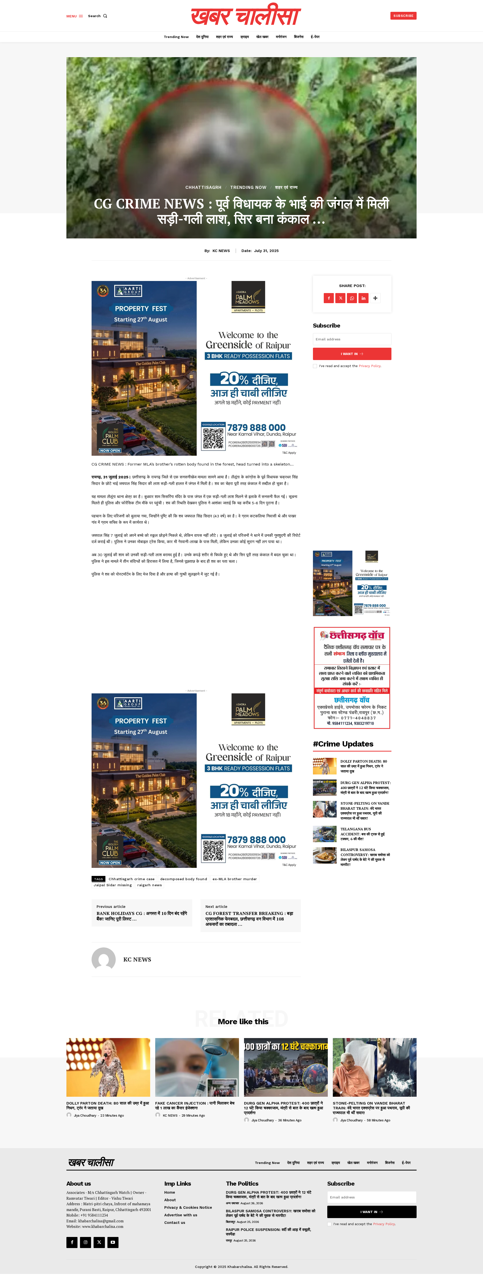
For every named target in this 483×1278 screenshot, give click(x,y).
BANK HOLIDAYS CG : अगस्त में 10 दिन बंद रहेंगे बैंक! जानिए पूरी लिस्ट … (142, 916)
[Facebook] (329, 298)
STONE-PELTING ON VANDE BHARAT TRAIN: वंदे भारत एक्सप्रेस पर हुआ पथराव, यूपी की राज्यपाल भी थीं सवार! (365, 811)
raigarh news (149, 885)
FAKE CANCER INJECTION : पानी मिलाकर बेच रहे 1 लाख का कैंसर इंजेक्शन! (194, 1105)
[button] (98, 16)
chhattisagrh (203, 187)
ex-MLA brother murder (235, 879)
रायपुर (229, 1240)
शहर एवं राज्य (286, 187)
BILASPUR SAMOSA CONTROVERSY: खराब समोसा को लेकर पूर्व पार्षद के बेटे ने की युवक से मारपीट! (365, 857)
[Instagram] (85, 1242)
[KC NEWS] (104, 959)
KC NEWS (221, 250)
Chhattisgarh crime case (132, 879)
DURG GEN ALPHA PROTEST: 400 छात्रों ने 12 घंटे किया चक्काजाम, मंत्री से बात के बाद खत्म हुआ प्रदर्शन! (366, 787)
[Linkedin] (363, 298)
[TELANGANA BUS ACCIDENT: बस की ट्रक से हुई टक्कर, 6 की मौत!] (324, 834)
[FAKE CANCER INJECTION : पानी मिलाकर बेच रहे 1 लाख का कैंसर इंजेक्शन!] (197, 1067)
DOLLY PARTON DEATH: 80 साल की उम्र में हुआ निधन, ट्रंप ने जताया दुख (364, 766)
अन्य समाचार (232, 1203)
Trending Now (248, 187)
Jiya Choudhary (85, 1115)
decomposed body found (183, 879)
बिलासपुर (230, 1222)
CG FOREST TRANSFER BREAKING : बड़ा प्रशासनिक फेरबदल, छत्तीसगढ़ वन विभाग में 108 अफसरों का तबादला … (249, 919)
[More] (375, 298)
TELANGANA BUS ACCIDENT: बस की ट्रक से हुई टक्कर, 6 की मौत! (363, 834)
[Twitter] (340, 298)
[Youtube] (112, 1242)
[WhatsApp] (352, 298)
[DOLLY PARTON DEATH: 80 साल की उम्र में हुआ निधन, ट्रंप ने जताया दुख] (324, 766)
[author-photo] (69, 1115)
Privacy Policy (369, 366)
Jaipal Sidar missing (113, 885)
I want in (349, 354)
